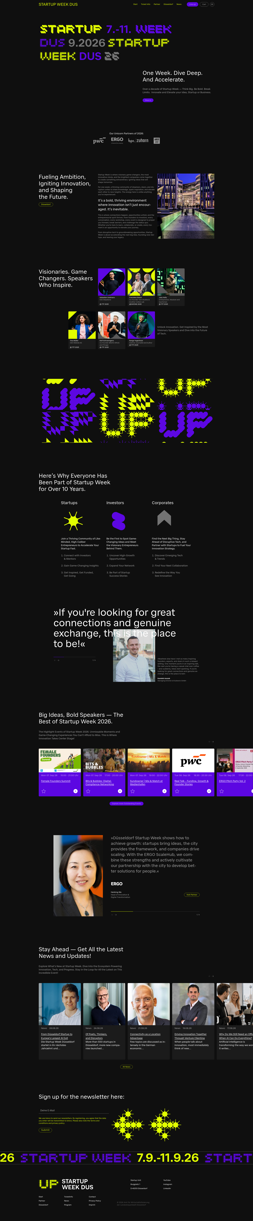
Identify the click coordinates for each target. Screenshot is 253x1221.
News (179, 4)
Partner (157, 4)
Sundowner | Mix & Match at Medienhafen (146, 783)
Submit (45, 1130)
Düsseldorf (168, 4)
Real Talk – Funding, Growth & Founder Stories (192, 783)
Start (135, 4)
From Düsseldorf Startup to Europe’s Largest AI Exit (56, 1036)
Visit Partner (192, 895)
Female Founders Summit (55, 781)
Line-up (192, 4)
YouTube (167, 1180)
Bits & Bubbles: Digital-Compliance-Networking (100, 783)
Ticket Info (145, 4)
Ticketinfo (68, 1197)
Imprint (92, 1205)
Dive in (148, 100)
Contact (92, 1197)
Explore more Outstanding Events (126, 803)
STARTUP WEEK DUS (58, 4)
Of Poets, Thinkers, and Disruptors (96, 1036)
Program (67, 1205)
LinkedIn (167, 1188)
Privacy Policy (95, 1201)
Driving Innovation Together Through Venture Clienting (191, 1036)
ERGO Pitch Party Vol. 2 (232, 781)
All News (126, 1067)
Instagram (167, 1184)
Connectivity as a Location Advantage (145, 1036)
